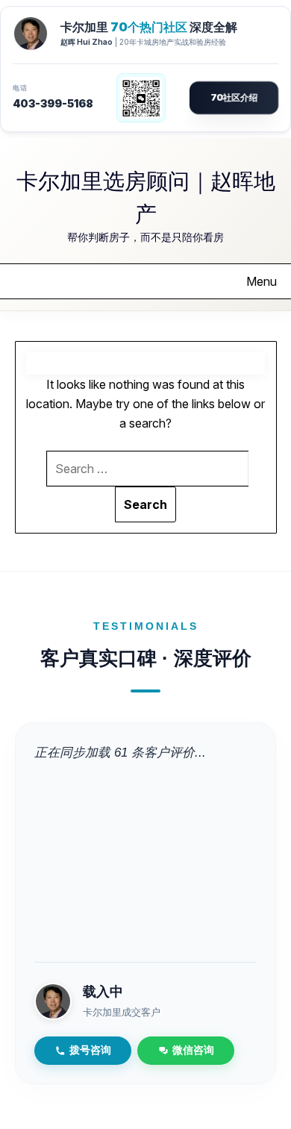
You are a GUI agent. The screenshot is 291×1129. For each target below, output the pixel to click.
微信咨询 (193, 1050)
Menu (261, 281)
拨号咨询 (90, 1050)
